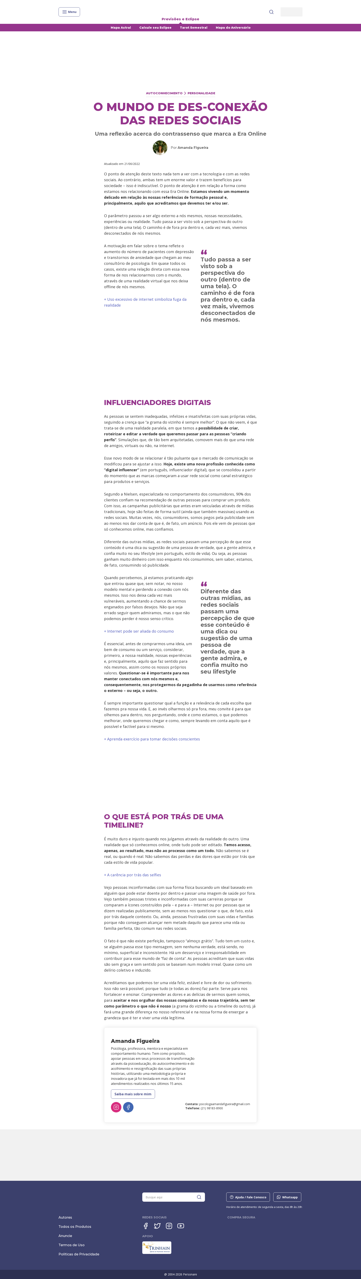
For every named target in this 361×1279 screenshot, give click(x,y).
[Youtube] (180, 1226)
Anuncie (65, 1236)
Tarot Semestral (193, 27)
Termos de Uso (71, 1245)
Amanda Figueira (193, 148)
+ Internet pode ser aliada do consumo (139, 631)
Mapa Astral (121, 27)
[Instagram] (116, 1107)
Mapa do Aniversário (233, 27)
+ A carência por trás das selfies (132, 874)
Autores (65, 1217)
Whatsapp (290, 1197)
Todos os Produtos (74, 1227)
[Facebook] (128, 1107)
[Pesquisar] (271, 11)
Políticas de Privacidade (78, 1254)
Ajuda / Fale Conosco (250, 1197)
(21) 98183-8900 (212, 1108)
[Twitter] (157, 1226)
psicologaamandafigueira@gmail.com (224, 1104)
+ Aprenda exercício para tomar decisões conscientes (152, 738)
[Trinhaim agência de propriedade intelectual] (156, 1253)
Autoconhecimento (164, 93)
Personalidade (201, 93)
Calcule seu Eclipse (155, 27)
